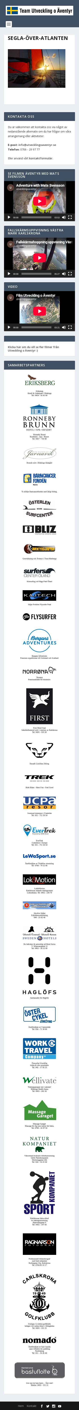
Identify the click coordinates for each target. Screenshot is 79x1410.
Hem (21, 1406)
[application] (39, 201)
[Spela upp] (9, 217)
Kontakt (31, 1406)
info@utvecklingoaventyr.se (37, 145)
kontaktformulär (40, 158)
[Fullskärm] (70, 217)
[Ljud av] (64, 217)
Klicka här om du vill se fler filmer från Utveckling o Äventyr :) (33, 348)
